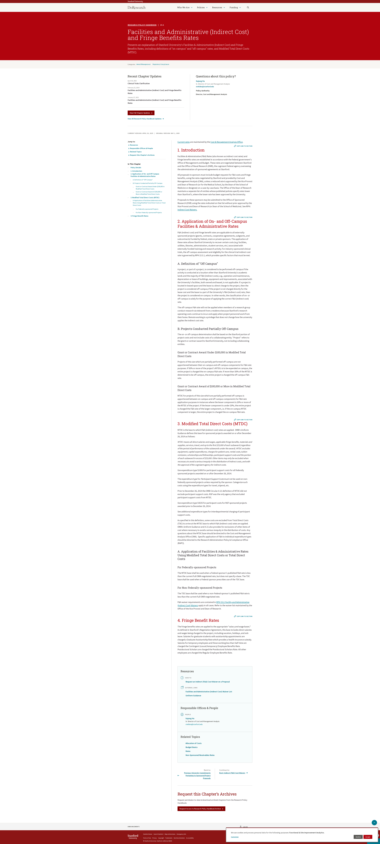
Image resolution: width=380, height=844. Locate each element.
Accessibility (190, 838)
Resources (217, 7)
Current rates (184, 142)
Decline (358, 837)
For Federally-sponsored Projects (147, 209)
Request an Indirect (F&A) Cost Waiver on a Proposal (208, 681)
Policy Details (136, 167)
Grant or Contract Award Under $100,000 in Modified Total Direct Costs (150, 187)
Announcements (134, 826)
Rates (188, 751)
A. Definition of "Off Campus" (143, 180)
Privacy (154, 838)
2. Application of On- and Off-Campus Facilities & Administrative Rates (145, 175)
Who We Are (183, 7)
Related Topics (136, 152)
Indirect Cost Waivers (187, 209)
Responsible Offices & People (141, 148)
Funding (234, 7)
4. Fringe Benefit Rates (139, 216)
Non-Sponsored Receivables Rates (200, 755)
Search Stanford (158, 834)
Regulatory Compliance (161, 64)
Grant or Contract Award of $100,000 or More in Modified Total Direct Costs (149, 193)
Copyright (161, 838)
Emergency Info (181, 834)
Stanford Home (147, 834)
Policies (201, 7)
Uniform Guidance (193, 695)
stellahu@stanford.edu (205, 86)
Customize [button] (234, 837)
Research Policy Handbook (142, 25)
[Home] (136, 7)
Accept (367, 837)
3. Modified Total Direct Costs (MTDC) (145, 197)
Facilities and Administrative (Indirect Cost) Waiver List (209, 691)
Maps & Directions (170, 834)
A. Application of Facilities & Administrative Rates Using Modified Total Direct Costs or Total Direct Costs (149, 202)
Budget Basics (192, 747)
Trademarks (168, 838)
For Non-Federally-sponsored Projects (149, 212)
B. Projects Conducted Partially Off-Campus (147, 183)
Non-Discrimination (179, 838)
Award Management (143, 64)
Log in (245, 827)
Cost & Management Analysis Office (226, 142)
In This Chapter (134, 164)
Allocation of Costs (194, 743)
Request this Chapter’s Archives (142, 155)
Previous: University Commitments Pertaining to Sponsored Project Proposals (197, 775)
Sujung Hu (200, 81)
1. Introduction (136, 171)
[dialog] (302, 835)
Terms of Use (147, 838)
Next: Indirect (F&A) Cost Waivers (232, 773)
